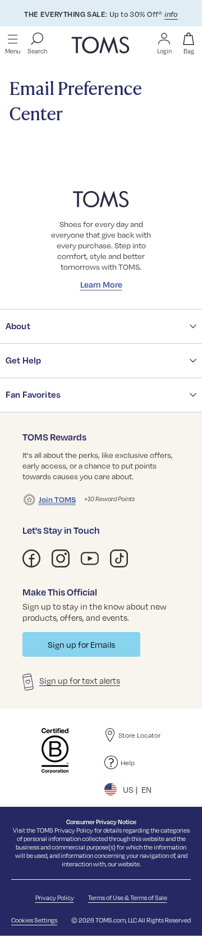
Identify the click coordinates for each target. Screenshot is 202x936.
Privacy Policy (73, 830)
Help (128, 762)
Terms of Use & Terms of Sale (127, 897)
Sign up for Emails (81, 644)
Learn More (101, 284)
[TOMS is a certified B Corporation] (55, 750)
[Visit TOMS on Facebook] (31, 558)
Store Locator (139, 734)
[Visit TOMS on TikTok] (119, 558)
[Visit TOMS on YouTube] (90, 558)
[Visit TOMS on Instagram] (61, 558)
